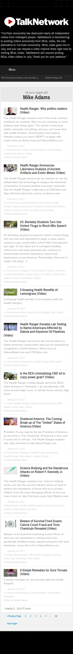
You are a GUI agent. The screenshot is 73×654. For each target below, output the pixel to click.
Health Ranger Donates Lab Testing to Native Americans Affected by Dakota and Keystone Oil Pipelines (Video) (35, 329)
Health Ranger (54, 150)
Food (23, 312)
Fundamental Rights (14, 274)
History (48, 206)
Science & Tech (21, 210)
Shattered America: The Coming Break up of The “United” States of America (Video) (42, 422)
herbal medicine (39, 593)
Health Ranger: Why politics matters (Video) (43, 110)
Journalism (45, 274)
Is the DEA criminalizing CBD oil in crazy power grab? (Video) (42, 375)
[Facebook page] (40, 640)
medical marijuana (47, 403)
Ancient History (14, 203)
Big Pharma (13, 505)
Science (8, 210)
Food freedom (14, 150)
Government (52, 452)
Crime (10, 403)
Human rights (32, 274)
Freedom (60, 270)
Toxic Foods (33, 558)
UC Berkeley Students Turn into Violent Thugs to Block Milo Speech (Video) (43, 225)
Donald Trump (37, 452)
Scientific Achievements (42, 210)
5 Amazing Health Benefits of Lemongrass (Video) (39, 291)
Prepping (47, 555)
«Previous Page (14, 616)
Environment (44, 203)
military (36, 456)
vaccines (32, 509)
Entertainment (30, 203)
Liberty (7, 153)
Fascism (50, 270)
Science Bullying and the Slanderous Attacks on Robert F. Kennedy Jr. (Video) (44, 471)
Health (25, 150)
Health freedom (38, 150)
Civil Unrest (13, 270)
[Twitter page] (34, 640)
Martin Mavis (20, 157)
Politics (28, 153)
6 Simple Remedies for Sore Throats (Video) (43, 572)
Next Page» (12, 623)
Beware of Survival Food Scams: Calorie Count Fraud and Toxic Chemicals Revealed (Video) (41, 524)
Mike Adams (18, 153)
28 (56, 616)
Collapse (24, 270)
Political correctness (22, 278)
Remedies (9, 596)
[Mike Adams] (36, 22)
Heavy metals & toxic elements (27, 206)
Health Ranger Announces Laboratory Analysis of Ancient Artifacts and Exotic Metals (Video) (42, 169)
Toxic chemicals (18, 558)
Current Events (37, 270)
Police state (18, 407)
